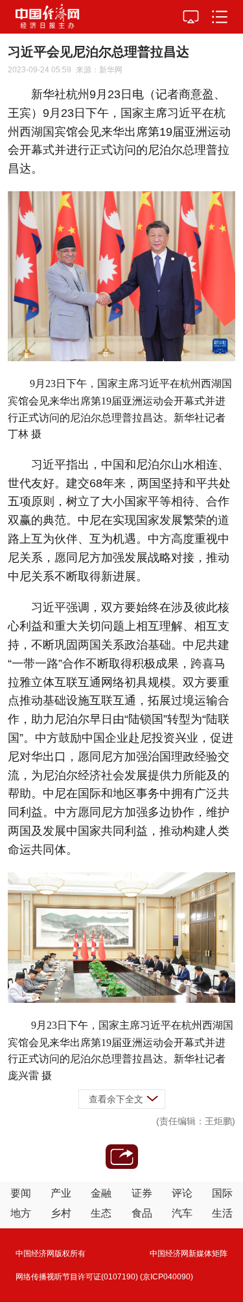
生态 (101, 1213)
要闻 (20, 1193)
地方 (20, 1213)
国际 (222, 1193)
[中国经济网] (47, 17)
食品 (142, 1213)
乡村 (61, 1213)
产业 (61, 1193)
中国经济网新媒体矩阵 (188, 1253)
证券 (142, 1193)
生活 (222, 1213)
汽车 (182, 1213)
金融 (101, 1193)
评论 (182, 1193)
